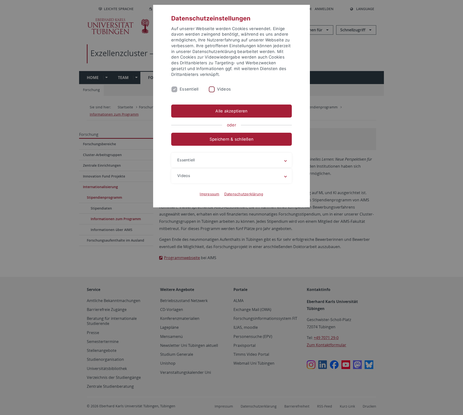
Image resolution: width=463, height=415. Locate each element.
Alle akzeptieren (231, 111)
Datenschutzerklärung (243, 194)
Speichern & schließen (231, 139)
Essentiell (189, 89)
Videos (224, 89)
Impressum (209, 194)
